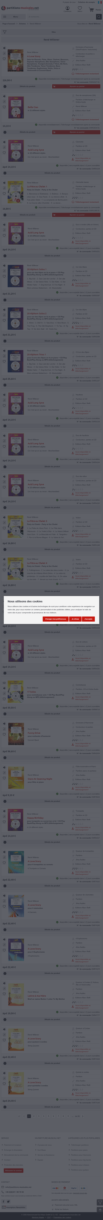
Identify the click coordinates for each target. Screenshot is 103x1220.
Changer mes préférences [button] (55, 619)
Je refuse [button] (75, 619)
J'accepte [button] (88, 619)
